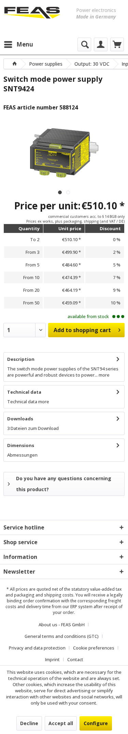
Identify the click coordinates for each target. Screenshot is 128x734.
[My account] (101, 44)
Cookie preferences (93, 648)
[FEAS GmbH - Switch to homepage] (32, 17)
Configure (96, 723)
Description (20, 359)
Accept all (60, 723)
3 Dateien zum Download (33, 428)
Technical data (24, 392)
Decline (29, 723)
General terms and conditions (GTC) (62, 636)
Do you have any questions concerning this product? (63, 484)
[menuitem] (18, 44)
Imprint (52, 659)
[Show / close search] (84, 44)
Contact (75, 659)
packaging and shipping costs (43, 595)
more (104, 375)
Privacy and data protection (37, 648)
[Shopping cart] (117, 44)
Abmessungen (22, 455)
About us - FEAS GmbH (62, 624)
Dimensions (20, 445)
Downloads (20, 419)
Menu (24, 44)
